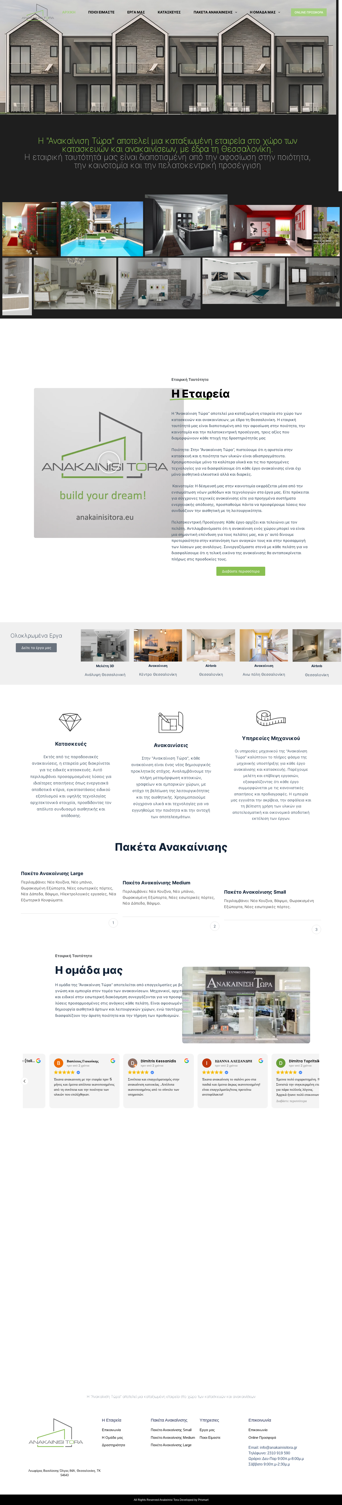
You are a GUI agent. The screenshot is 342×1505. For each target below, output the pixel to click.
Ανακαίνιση (158, 666)
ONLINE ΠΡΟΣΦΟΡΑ (309, 12)
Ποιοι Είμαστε (101, 12)
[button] (109, 463)
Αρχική (68, 12)
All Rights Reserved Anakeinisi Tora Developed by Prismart (171, 1500)
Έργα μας (136, 12)
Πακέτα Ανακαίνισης (213, 12)
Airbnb (210, 666)
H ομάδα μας (263, 12)
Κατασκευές (169, 12)
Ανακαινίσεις (171, 745)
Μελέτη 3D (105, 666)
